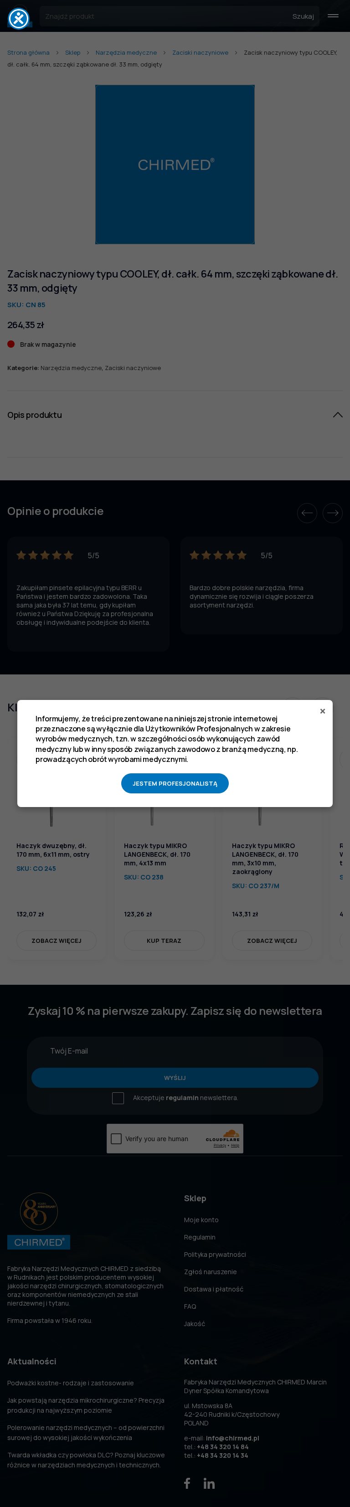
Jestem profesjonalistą (175, 783)
